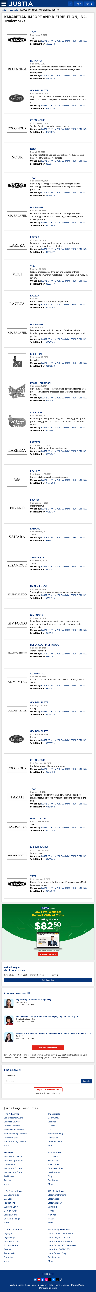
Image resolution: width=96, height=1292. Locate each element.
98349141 (50, 540)
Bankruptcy (53, 1117)
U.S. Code (8, 1198)
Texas (51, 1218)
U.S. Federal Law (13, 1191)
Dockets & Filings (12, 1218)
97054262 (50, 454)
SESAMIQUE (37, 557)
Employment (10, 1164)
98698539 (50, 743)
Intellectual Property (13, 1168)
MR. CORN (36, 354)
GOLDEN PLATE (39, 90)
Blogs (50, 1176)
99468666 (50, 859)
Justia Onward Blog (57, 1253)
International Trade (13, 1172)
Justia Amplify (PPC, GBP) (59, 1249)
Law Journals (54, 1172)
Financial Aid (54, 1164)
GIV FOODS (36, 615)
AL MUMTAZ (37, 673)
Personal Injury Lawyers (15, 1141)
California (52, 1206)
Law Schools (54, 1152)
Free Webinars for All (17, 993)
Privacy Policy (77, 1285)
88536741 (50, 163)
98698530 (50, 714)
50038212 (50, 43)
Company (42, 1285)
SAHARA (35, 528)
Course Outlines (55, 1168)
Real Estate (9, 1176)
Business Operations (13, 1160)
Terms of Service (62, 1285)
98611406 (50, 656)
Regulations (9, 1202)
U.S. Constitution (11, 1195)
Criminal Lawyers (12, 1125)
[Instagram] (46, 1279)
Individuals (54, 1113)
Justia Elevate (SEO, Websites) (62, 1245)
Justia (4, 10)
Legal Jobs (9, 1233)
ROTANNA (36, 60)
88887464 (50, 225)
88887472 (50, 252)
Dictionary (53, 1156)
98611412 (50, 688)
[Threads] (49, 1279)
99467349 (50, 830)
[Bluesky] (53, 1279)
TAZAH (34, 32)
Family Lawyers (11, 1137)
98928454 (50, 772)
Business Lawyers (12, 1121)
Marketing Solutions (59, 1229)
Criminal (52, 1121)
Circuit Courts (10, 1210)
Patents (7, 1249)
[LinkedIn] (35, 1279)
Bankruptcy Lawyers (13, 1117)
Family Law (53, 1137)
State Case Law (55, 1202)
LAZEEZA (35, 442)
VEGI (33, 266)
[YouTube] (39, 1279)
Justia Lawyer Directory (59, 1237)
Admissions (53, 1160)
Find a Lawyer (12, 1070)
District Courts (10, 1214)
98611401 (50, 633)
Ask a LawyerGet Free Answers (14, 969)
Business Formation (13, 1156)
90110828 (50, 366)
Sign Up (89, 4)
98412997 (50, 569)
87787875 (50, 132)
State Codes (53, 1198)
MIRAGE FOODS (39, 847)
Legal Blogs (9, 1237)
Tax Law (8, 1180)
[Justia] (21, 3)
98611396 (50, 598)
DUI (50, 1129)
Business (8, 1152)
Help (50, 1285)
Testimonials (54, 1257)
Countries (8, 1257)
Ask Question (48, 980)
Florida (51, 1210)
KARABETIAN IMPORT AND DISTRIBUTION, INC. (64, 40)
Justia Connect (17, 1285)
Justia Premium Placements (61, 1241)
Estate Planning (55, 1133)
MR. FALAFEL (37, 207)
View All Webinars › (48, 1047)
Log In (78, 4)
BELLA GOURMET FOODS (44, 644)
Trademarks (13, 10)
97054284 (50, 483)
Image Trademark (40, 382)
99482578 (50, 891)
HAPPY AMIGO (38, 586)
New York (52, 1214)
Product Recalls (11, 1245)
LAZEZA (34, 237)
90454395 (50, 400)
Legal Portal (30, 1285)
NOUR (33, 149)
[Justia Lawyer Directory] (60, 1279)
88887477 (50, 283)
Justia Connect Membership (61, 1233)
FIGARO (34, 499)
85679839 (50, 78)
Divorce (51, 1125)
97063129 (50, 511)
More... (7, 1145)
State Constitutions (57, 1195)
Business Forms (11, 1241)
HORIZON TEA (38, 818)
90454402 (50, 430)
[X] (57, 1279)
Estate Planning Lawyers (15, 1133)
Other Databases (13, 1229)
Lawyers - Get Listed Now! (48, 1089)
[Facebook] (42, 1279)
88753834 (50, 195)
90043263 (50, 307)
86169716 (50, 108)
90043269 (50, 342)
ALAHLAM (36, 412)
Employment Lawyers (14, 1129)
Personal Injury (55, 1141)
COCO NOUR (37, 120)
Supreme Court (11, 1206)
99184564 (50, 806)
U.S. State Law (56, 1191)
